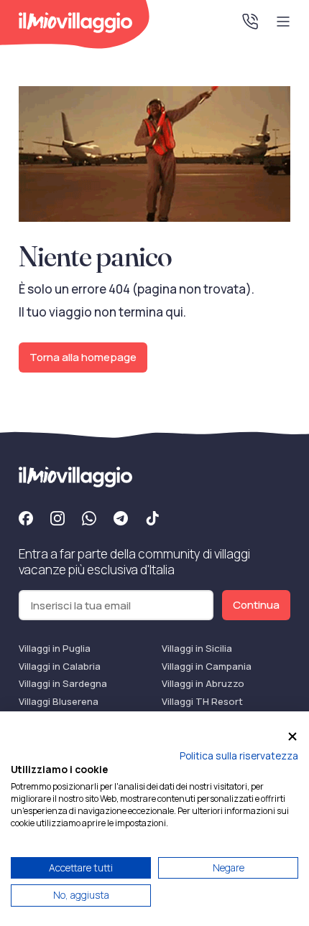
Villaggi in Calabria (60, 666)
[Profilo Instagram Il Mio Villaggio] (57, 520)
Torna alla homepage (83, 357)
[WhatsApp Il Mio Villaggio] (89, 520)
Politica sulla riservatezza (239, 755)
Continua (256, 604)
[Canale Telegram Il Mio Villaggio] (121, 520)
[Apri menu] (283, 21)
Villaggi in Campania (207, 666)
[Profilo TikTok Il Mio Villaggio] (152, 520)
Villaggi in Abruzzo (203, 683)
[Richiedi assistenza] (250, 21)
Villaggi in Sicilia (197, 648)
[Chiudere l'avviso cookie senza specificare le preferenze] (292, 736)
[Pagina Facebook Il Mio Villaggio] (26, 520)
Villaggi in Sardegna (63, 683)
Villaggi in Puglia (55, 648)
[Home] (75, 22)
